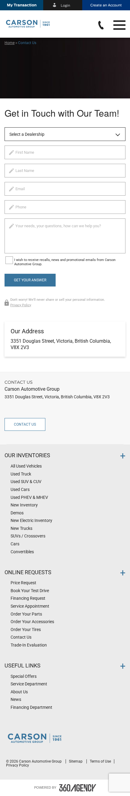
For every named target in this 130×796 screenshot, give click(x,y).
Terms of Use (100, 761)
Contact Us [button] (25, 424)
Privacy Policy (20, 305)
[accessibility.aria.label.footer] (77, 787)
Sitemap (76, 761)
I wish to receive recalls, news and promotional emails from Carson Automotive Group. (64, 262)
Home (10, 43)
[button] (21, 5)
